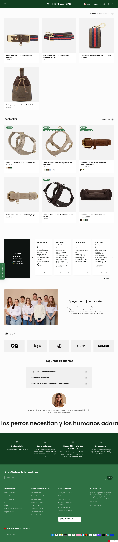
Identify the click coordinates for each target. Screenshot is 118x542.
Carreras (7, 505)
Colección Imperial (37, 496)
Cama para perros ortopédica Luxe (92, 215)
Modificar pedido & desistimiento (66, 519)
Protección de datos (65, 511)
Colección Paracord (37, 502)
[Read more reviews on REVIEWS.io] (17, 263)
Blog (5, 502)
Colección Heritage (37, 515)
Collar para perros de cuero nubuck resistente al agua (93, 164)
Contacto (7, 496)
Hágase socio (9, 512)
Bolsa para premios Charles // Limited (19, 105)
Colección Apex (36, 493)
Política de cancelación (66, 507)
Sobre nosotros (9, 493)
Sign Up (110, 477)
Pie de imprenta (63, 514)
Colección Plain (36, 505)
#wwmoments (9, 499)
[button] (33, 257)
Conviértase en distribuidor (13, 509)
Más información (95, 505)
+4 (53, 170)
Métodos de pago (64, 499)
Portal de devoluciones (65, 496)
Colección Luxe (36, 499)
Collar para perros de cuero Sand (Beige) (20, 215)
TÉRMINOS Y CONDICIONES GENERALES (66, 503)
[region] (72, 257)
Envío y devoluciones (65, 493)
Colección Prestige (37, 509)
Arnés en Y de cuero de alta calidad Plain (20, 163)
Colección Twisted (37, 512)
